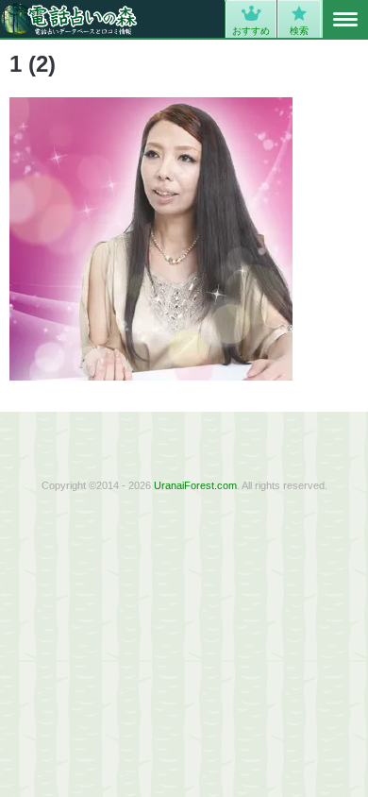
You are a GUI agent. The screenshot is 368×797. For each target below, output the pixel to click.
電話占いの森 (69, 19)
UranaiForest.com (195, 485)
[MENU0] (345, 20)
